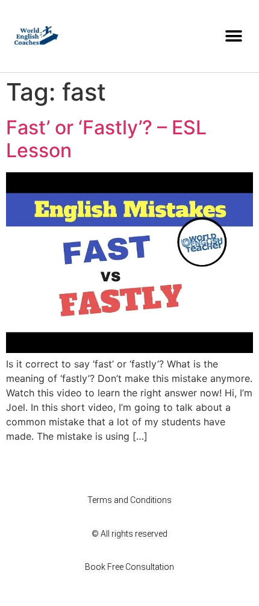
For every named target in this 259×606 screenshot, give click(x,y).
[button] (233, 36)
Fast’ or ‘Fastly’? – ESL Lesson (106, 139)
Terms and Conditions (129, 500)
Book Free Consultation (129, 567)
